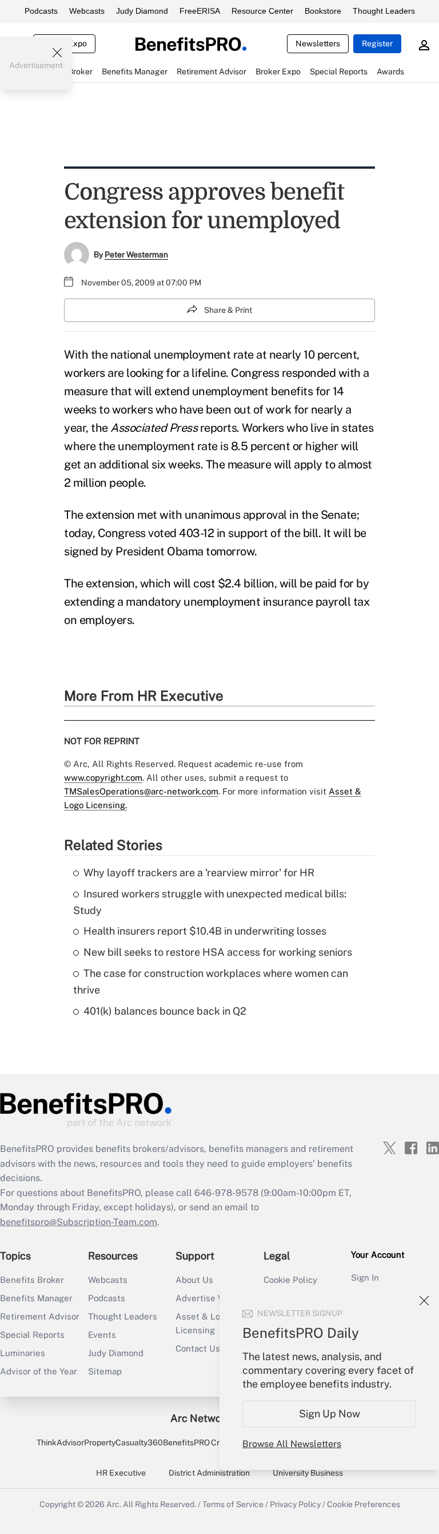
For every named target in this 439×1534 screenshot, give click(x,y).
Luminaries (22, 1353)
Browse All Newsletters (291, 1443)
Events (102, 1335)
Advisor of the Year (38, 1371)
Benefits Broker (32, 1280)
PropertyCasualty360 (123, 1442)
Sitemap (105, 1371)
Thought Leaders (384, 10)
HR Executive (121, 1472)
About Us (194, 1280)
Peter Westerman (136, 254)
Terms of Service (233, 1504)
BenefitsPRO (186, 1442)
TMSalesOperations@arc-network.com (141, 791)
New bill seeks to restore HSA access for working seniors (217, 952)
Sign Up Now (329, 1414)
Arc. (113, 1504)
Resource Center (262, 10)
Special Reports (32, 1335)
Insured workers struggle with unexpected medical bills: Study (209, 902)
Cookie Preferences (363, 1504)
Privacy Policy (295, 1504)
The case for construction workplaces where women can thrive (210, 981)
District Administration (209, 1472)
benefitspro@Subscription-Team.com (78, 1222)
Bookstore (323, 10)
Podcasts (41, 10)
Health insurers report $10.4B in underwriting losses (204, 931)
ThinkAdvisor (60, 1442)
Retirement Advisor (39, 1316)
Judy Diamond (142, 10)
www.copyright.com (103, 777)
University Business (308, 1472)
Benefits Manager (36, 1298)
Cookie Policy (290, 1280)
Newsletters (318, 43)
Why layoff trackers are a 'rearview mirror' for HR (198, 873)
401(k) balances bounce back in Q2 (164, 1011)
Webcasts (87, 10)
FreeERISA (199, 10)
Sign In (365, 1277)
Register (377, 43)
